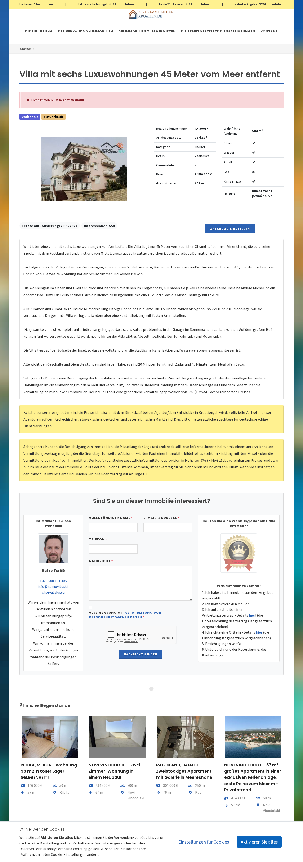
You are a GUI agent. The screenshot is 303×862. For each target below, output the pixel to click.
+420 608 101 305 (53, 580)
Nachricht (101, 561)
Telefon (98, 539)
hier (252, 615)
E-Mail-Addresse (161, 518)
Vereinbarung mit (125, 615)
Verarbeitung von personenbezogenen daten (125, 615)
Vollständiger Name (111, 518)
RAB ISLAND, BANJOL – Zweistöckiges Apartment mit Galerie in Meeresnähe (184, 771)
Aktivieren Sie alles (259, 842)
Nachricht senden (140, 654)
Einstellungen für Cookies (203, 842)
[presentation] (15, 766)
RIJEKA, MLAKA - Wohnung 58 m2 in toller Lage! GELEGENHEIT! (49, 771)
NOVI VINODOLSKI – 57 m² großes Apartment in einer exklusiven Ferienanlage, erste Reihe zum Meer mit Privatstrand (252, 777)
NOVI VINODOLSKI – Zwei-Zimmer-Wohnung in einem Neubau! (115, 771)
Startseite (27, 48)
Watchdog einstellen (230, 228)
